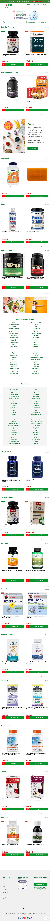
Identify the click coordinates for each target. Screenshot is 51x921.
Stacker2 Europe (36, 439)
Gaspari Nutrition (14, 398)
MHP (36, 430)
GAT (36, 429)
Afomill (36, 352)
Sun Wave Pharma (14, 332)
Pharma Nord (13, 330)
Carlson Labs (36, 337)
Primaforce (14, 436)
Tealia (14, 359)
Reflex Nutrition (14, 438)
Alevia (36, 355)
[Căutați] (45, 7)
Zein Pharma (36, 346)
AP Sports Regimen (14, 420)
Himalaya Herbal (13, 333)
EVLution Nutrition (14, 396)
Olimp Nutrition (14, 407)
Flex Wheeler (14, 429)
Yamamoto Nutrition (36, 421)
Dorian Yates (36, 425)
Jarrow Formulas (14, 354)
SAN (36, 410)
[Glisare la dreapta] (47, 69)
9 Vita (13, 323)
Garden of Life (14, 337)
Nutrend (14, 405)
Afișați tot (47, 27)
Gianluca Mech (14, 363)
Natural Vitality (36, 370)
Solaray (36, 330)
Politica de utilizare (5, 893)
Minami (36, 340)
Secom (14, 357)
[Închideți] (48, 1)
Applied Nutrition (14, 423)
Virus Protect (13, 361)
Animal (36, 392)
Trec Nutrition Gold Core (13, 443)
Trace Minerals (36, 373)
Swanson (36, 344)
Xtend (36, 441)
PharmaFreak (36, 407)
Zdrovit (36, 332)
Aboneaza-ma (40, 884)
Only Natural (36, 328)
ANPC (4, 901)
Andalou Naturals (14, 324)
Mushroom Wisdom (14, 328)
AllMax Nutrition (13, 394)
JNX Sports (14, 400)
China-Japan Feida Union (36, 357)
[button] (3, 4)
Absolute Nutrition (36, 420)
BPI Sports (36, 394)
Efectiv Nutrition (36, 398)
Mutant (36, 403)
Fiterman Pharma (36, 333)
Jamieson (36, 361)
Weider (14, 414)
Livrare (4, 880)
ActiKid (36, 335)
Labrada (14, 430)
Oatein (36, 434)
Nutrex (14, 434)
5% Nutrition (14, 391)
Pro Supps (36, 436)
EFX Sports (36, 427)
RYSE (14, 410)
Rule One (14, 412)
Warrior (36, 443)
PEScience (36, 405)
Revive (36, 372)
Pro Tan (36, 438)
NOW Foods (14, 335)
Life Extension (36, 368)
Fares (36, 324)
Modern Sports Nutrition (36, 401)
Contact (5, 889)
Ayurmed (14, 352)
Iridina (14, 326)
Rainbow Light (14, 373)
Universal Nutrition (14, 441)
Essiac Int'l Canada (36, 359)
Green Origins (14, 339)
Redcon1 (36, 409)
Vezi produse (32, 148)
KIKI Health (14, 340)
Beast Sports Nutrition (14, 425)
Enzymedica (36, 364)
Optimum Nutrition (36, 414)
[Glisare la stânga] (45, 69)
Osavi (13, 344)
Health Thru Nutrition (36, 339)
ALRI (36, 389)
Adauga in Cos (14, 64)
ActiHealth (14, 392)
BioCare (36, 363)
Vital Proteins (14, 346)
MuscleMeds (36, 432)
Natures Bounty (14, 342)
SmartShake (14, 439)
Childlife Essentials (36, 323)
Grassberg (36, 366)
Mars (14, 401)
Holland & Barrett (14, 368)
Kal (36, 326)
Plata (4, 883)
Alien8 (14, 421)
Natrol (14, 370)
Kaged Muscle (36, 400)
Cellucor (14, 427)
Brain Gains (36, 396)
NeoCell (36, 342)
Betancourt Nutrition (36, 423)
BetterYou (14, 366)
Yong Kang (36, 354)
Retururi (5, 886)
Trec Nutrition (36, 412)
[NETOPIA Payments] (25, 917)
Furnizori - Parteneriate (6, 898)
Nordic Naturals (14, 372)
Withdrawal (5, 905)
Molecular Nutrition (14, 432)
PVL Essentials (14, 409)
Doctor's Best (13, 364)
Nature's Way (13, 355)
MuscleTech (14, 403)
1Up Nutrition (14, 389)
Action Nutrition (36, 391)
